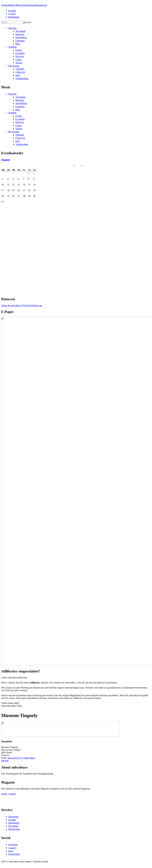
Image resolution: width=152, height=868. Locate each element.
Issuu (10, 851)
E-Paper (12, 13)
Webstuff (19, 69)
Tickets (18, 62)
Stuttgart (32, 5)
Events (18, 50)
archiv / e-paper (8, 793)
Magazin (12, 28)
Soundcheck (21, 37)
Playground (13, 66)
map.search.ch (14, 758)
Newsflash (20, 31)
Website (5, 760)
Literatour (20, 40)
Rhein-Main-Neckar (18, 5)
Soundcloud (14, 854)
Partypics (19, 56)
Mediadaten (13, 17)
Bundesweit (41, 5)
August (5, 159)
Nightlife (12, 47)
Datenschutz (14, 829)
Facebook (13, 844)
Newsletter (13, 826)
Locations (20, 53)
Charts (18, 59)
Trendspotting (21, 78)
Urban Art (20, 72)
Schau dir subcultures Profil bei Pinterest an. (21, 305)
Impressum (13, 816)
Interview (19, 34)
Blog (17, 44)
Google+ (12, 848)
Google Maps (28, 758)
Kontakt (12, 10)
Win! (17, 75)
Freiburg (5, 5)
